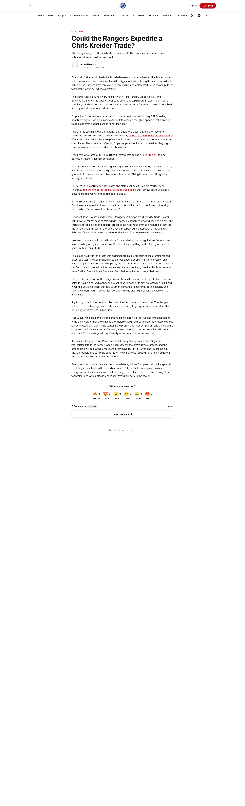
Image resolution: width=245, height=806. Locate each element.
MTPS (141, 15)
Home (41, 15)
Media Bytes (110, 15)
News (50, 15)
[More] (206, 15)
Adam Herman (88, 64)
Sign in (193, 5)
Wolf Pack (167, 15)
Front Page (77, 31)
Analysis (61, 15)
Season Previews (79, 15)
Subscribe (207, 5)
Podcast (96, 15)
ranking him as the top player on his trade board (109, 189)
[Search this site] (30, 5)
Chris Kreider (148, 155)
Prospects (153, 15)
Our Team (182, 15)
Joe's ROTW (127, 15)
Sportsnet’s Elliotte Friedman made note (151, 135)
